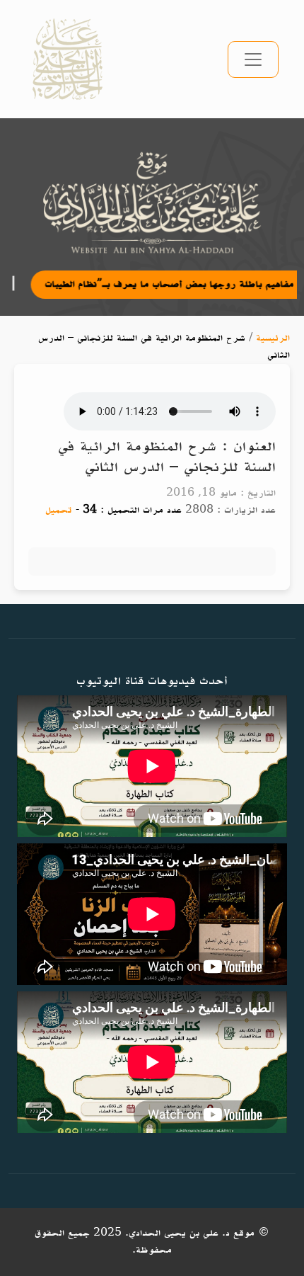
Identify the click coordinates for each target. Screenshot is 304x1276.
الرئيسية (273, 338)
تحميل (58, 510)
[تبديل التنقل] (253, 59)
